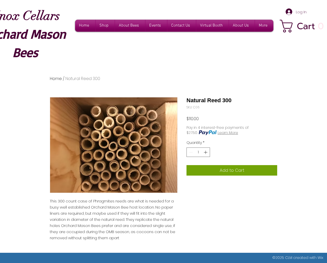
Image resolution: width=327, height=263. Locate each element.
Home (56, 79)
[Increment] (206, 152)
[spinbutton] (198, 152)
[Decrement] (190, 152)
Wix (320, 257)
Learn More (228, 132)
